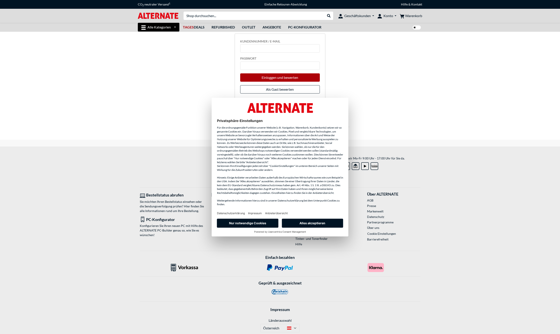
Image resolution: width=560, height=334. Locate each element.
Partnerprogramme (380, 222)
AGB (370, 200)
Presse (371, 206)
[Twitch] (374, 165)
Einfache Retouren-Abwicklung (285, 4)
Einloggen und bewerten (280, 77)
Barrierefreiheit (377, 239)
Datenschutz (375, 217)
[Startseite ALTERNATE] (158, 15)
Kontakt (416, 4)
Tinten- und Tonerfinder (311, 238)
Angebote (271, 27)
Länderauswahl (280, 320)
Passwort (248, 58)
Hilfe (404, 4)
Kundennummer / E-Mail (260, 41)
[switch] (417, 27)
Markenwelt (375, 211)
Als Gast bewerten (280, 89)
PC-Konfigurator (304, 27)
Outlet (249, 27)
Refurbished (223, 27)
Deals (194, 27)
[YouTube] (365, 165)
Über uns (373, 228)
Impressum (280, 309)
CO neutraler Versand (154, 4)
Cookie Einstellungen (381, 233)
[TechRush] (355, 165)
